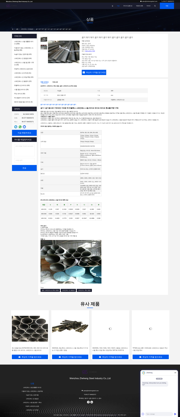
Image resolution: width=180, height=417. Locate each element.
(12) (23, 69)
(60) (22, 85)
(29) (21, 89)
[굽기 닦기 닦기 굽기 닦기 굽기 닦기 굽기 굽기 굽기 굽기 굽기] (64, 52)
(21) (22, 73)
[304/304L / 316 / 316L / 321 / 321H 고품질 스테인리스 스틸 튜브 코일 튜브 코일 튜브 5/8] (110, 328)
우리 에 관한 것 (127, 6)
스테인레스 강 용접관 (27, 29)
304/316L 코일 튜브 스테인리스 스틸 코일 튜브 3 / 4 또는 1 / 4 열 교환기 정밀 (70, 349)
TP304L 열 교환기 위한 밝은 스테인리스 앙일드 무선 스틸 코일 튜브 (149, 349)
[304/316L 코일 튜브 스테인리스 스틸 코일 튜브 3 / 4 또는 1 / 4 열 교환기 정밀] (70, 328)
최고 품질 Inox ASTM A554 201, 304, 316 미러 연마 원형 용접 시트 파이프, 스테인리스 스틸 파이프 (30, 349)
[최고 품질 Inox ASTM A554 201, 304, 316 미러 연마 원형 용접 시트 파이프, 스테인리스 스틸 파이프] (30, 328)
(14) (22, 98)
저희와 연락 (139, 6)
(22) (23, 81)
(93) (23, 49)
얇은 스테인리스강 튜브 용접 (50, 290)
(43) (23, 54)
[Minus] (175, 373)
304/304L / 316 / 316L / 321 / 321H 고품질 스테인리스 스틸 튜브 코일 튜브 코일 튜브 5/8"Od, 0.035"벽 (110, 349)
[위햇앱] (20, 127)
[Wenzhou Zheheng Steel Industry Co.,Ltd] (12, 6)
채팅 (167, 6)
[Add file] (143, 414)
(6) (23, 102)
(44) (23, 58)
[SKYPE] (16, 127)
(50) (19, 93)
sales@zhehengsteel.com (150, 1)
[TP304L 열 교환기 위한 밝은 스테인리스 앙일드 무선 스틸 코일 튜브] (150, 328)
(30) (24, 64)
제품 (118, 6)
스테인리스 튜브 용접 (84, 290)
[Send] (175, 414)
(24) (23, 77)
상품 (17, 29)
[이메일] (24, 127)
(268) (23, 43)
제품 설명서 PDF (90, 51)
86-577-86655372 (168, 1)
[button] (14, 333)
